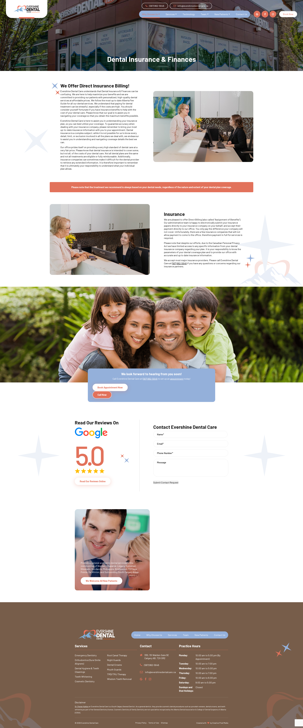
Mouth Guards (114, 669)
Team (204, 14)
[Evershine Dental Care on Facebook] (265, 14)
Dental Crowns (114, 664)
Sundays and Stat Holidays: (186, 689)
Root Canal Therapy (117, 655)
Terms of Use (153, 723)
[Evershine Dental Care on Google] (257, 14)
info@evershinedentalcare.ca (193, 5)
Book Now (288, 14)
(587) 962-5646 (156, 5)
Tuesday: (184, 663)
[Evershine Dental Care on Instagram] (273, 14)
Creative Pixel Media (220, 723)
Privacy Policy (140, 723)
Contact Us (241, 14)
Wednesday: (185, 668)
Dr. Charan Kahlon (82, 706)
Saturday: (184, 682)
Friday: (182, 677)
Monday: (183, 655)
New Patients (221, 14)
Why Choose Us (150, 14)
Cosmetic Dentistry (84, 681)
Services (170, 14)
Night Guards (114, 660)
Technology (189, 14)
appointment (176, 378)
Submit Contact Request (165, 482)
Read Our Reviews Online (93, 481)
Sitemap (164, 723)
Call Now (102, 394)
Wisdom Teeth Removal (119, 679)
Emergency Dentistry (86, 655)
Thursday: (184, 673)
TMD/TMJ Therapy (116, 674)
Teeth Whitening (83, 676)
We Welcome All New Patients (101, 580)
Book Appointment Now (110, 387)
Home (137, 635)
